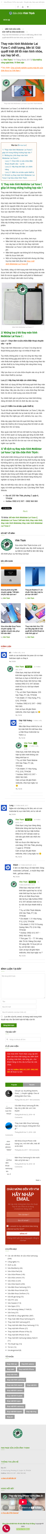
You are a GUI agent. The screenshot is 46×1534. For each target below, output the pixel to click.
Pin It (25, 511)
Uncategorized (13, 1350)
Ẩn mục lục (22, 145)
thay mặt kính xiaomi (14, 1411)
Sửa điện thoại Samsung (17, 1287)
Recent (31, 1085)
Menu (5, 20)
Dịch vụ (11, 1265)
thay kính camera (28, 1364)
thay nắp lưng (31, 1411)
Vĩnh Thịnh (7, 60)
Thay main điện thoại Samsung (19, 1319)
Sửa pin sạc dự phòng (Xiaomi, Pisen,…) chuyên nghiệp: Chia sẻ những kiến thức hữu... (27, 1093)
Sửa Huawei (12, 1303)
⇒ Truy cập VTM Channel (9, 1513)
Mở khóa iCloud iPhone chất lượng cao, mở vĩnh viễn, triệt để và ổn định (27, 1143)
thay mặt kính (32, 1385)
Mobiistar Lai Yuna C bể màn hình (15, 520)
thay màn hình (36, 520)
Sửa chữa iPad (13, 1271)
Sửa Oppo (11, 1306)
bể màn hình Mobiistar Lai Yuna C (23, 517)
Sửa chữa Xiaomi (14, 1284)
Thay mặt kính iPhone (16, 1328)
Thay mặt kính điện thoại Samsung (21, 1325)
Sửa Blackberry (13, 1268)
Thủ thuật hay (13, 1344)
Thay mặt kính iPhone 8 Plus (18, 1331)
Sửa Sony (11, 1312)
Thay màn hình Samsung (17, 1322)
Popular (14, 1085)
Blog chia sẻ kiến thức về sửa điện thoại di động (18, 1523)
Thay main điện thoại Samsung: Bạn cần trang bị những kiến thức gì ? (27, 1126)
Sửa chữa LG (12, 1281)
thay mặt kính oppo (14, 1401)
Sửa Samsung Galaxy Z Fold (18, 1309)
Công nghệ (12, 1262)
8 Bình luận (19, 62)
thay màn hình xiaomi (14, 1385)
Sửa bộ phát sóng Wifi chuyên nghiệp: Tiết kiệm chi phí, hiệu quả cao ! (10, 592)
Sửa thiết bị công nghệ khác (13, 32)
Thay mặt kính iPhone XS (17, 1335)
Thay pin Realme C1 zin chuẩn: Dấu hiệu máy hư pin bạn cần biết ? (34, 592)
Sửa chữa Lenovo (14, 1277)
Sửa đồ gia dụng (14, 1297)
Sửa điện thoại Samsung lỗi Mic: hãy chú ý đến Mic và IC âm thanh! (27, 1108)
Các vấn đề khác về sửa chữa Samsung (23, 1256)
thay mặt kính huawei (14, 1396)
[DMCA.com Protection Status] (23, 1530)
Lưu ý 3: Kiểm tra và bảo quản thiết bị (19, 172)
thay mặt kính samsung (15, 1406)
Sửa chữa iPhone (14, 1274)
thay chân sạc (12, 1364)
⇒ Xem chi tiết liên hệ (8, 1478)
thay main (10, 1369)
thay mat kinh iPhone (26, 1369)
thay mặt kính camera (14, 1390)
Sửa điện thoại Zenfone (17, 1293)
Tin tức (10, 1347)
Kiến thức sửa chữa (12, 29)
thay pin (10, 1417)
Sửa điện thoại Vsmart (16, 1290)
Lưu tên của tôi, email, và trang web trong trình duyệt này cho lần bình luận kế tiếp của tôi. (21, 1018)
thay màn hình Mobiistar (11, 523)
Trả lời (14, 661)
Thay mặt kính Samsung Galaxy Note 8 (22, 1338)
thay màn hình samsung (15, 1380)
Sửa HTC (11, 1300)
